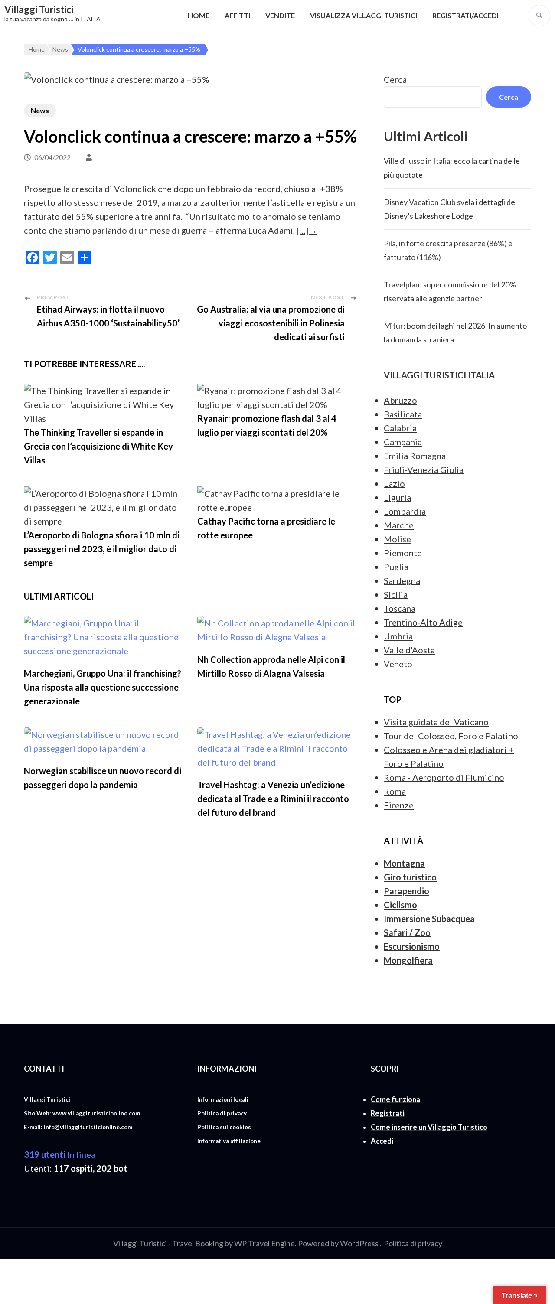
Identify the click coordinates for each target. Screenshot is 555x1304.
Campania (403, 442)
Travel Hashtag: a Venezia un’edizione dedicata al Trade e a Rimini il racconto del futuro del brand (273, 798)
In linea (59, 1154)
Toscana (399, 608)
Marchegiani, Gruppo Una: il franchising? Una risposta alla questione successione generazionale (102, 687)
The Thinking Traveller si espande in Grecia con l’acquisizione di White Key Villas (98, 446)
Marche (399, 525)
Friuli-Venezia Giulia (424, 469)
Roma (395, 791)
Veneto (398, 664)
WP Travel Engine (264, 1243)
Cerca (395, 79)
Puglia (396, 566)
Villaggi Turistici (38, 9)
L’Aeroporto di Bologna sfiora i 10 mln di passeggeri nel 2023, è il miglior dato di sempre (102, 549)
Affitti (237, 15)
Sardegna (402, 580)
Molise (397, 539)
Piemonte (403, 553)
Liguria (397, 497)
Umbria (398, 636)
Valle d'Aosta (409, 650)
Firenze (399, 805)
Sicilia (396, 594)
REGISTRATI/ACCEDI (465, 15)
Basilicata (403, 414)
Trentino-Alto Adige (423, 622)
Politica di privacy (413, 1243)
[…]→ (307, 230)
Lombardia (405, 511)
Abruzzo (400, 400)
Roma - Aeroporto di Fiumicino (444, 777)
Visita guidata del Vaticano (436, 722)
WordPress (359, 1243)
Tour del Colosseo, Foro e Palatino (451, 735)
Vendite (280, 15)
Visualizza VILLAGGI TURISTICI (363, 15)
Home (198, 15)
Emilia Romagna (415, 455)
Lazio (394, 483)
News (40, 110)
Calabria (400, 428)
